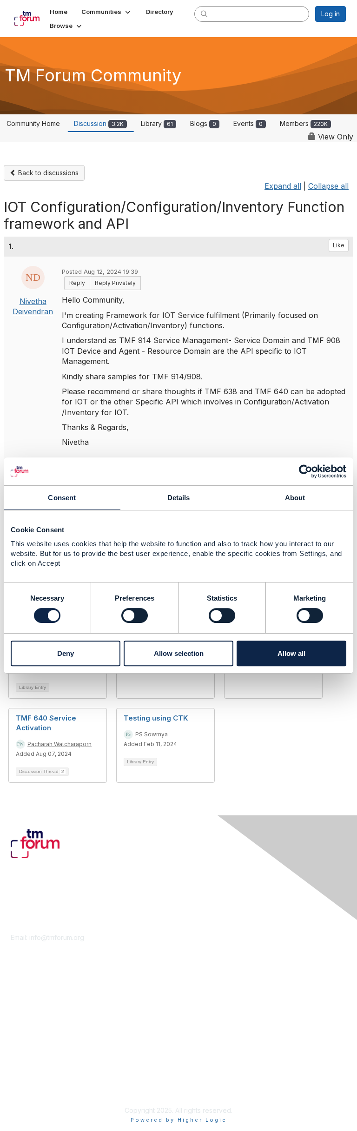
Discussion (99, 123)
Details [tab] (178, 498)
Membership (30, 999)
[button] (106, 12)
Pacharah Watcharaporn (59, 744)
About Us (25, 1069)
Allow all (291, 653)
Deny (65, 653)
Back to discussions (47, 173)
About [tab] (295, 498)
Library (157, 123)
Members (304, 123)
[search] (204, 13)
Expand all (282, 186)
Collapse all (328, 186)
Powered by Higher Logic (179, 1120)
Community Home (33, 123)
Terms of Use (31, 1078)
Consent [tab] (62, 498)
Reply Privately (115, 282)
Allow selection (179, 653)
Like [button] (338, 245)
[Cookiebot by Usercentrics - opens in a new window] (305, 471)
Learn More (28, 1008)
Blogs (203, 123)
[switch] (134, 615)
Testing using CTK (156, 718)
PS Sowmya (151, 734)
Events (248, 123)
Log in (330, 14)
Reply (77, 282)
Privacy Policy (32, 1087)
